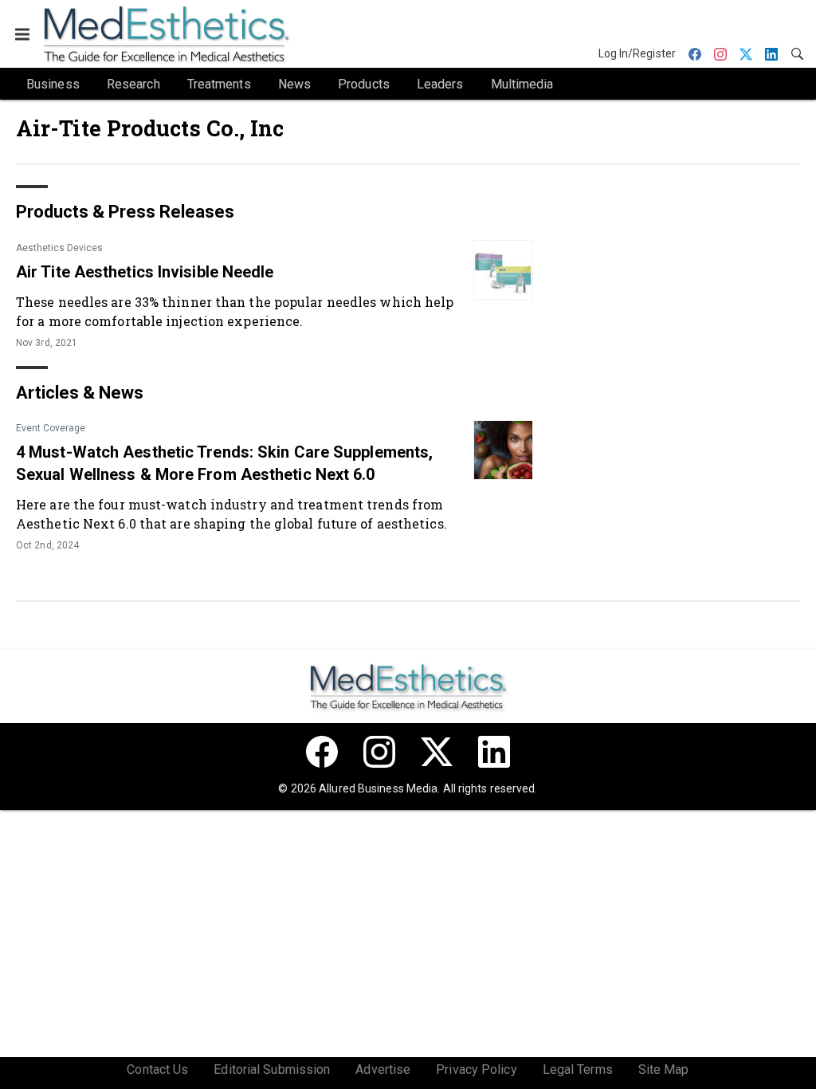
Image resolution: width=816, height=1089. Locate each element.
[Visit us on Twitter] (437, 752)
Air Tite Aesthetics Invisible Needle (145, 271)
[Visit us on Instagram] (379, 752)
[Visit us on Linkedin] (494, 752)
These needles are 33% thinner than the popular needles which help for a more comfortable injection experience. (235, 311)
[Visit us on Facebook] (322, 752)
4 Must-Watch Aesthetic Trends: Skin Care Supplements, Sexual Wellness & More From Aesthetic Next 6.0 (224, 463)
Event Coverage (50, 428)
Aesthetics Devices (59, 248)
